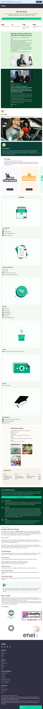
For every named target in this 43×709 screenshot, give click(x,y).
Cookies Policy (3, 677)
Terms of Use (3, 676)
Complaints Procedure (5, 689)
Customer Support (4, 663)
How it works (3, 653)
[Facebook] (2, 647)
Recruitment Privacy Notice (5, 679)
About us (2, 652)
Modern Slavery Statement (5, 681)
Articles (2, 656)
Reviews (2, 655)
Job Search (3, 666)
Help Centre (3, 661)
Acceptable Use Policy (4, 672)
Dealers (2, 668)
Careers (2, 664)
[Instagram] (10, 647)
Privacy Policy (3, 674)
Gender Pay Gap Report (5, 682)
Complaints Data (4, 690)
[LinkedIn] (7, 647)
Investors (2, 687)
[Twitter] (5, 647)
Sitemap (2, 692)
